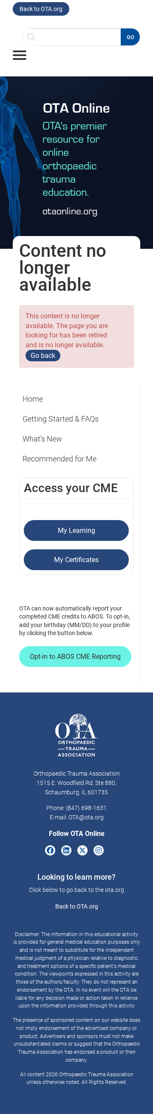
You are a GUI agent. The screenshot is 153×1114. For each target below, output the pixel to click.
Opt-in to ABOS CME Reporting (75, 657)
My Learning (76, 530)
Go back (43, 356)
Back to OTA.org (41, 9)
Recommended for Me (59, 458)
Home (33, 398)
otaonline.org (69, 210)
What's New (42, 438)
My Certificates (76, 560)
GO (130, 37)
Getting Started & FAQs (61, 418)
